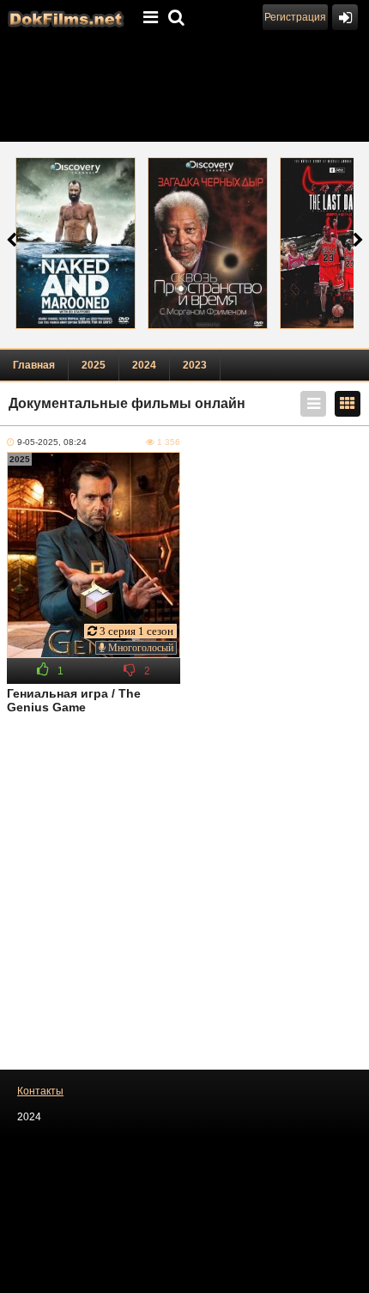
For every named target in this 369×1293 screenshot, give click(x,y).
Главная (34, 365)
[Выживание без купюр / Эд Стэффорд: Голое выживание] (75, 243)
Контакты (40, 1091)
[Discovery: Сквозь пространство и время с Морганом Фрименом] (208, 243)
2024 (144, 365)
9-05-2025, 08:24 (52, 442)
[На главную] (64, 17)
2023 (195, 365)
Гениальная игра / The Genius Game (74, 700)
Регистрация (295, 17)
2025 (94, 365)
